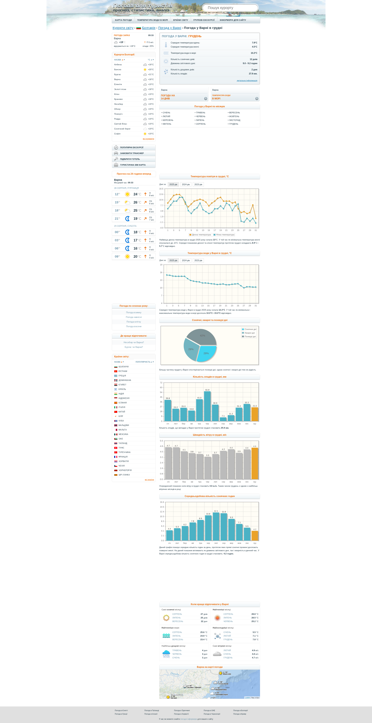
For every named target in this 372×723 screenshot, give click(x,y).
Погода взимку (133, 312)
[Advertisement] (233, 150)
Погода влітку (134, 321)
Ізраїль (122, 389)
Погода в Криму (239, 714)
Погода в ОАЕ (209, 710)
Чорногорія (125, 470)
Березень (168, 120)
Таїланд (123, 443)
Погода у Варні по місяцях (209, 106)
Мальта (123, 430)
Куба (121, 421)
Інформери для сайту (233, 20)
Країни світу (180, 20)
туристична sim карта (133, 165)
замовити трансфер (132, 153)
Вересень (234, 112)
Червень (200, 116)
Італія (122, 407)
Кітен (116, 94)
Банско (117, 69)
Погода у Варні (169, 28)
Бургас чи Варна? (134, 347)
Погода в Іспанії (150, 714)
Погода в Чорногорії (212, 714)
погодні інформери (188, 719)
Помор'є (118, 114)
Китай (122, 412)
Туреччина (124, 452)
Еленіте (118, 84)
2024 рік (186, 184)
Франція (123, 457)
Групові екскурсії (204, 20)
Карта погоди (123, 20)
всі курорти (148, 138)
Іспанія (123, 403)
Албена (118, 64)
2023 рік (198, 184)
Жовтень (234, 116)
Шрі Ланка (124, 475)
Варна (117, 79)
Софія (117, 133)
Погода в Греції (121, 714)
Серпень (201, 124)
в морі (221, 97)
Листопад (234, 120)
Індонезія (124, 398)
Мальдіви (124, 425)
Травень (200, 112)
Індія (121, 394)
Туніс (121, 448)
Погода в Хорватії (181, 714)
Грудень (233, 124)
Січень (166, 112)
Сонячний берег (122, 129)
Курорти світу (123, 28)
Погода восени (133, 326)
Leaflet (247, 697)
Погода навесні (134, 317)
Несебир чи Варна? (134, 342)
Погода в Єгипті (121, 710)
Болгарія (148, 28)
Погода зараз (122, 35)
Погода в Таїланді (151, 710)
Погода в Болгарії (240, 710)
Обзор (117, 109)
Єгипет (122, 385)
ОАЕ (121, 439)
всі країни (149, 479)
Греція (122, 376)
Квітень (167, 124)
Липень (200, 120)
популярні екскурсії (131, 147)
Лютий (166, 116)
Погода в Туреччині (182, 710)
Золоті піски (120, 89)
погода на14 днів (168, 97)
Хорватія (124, 461)
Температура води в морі (152, 20)
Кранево (118, 99)
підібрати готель (130, 159)
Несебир (118, 104)
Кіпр (121, 416)
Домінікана (125, 380)
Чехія (122, 466)
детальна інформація (247, 80)
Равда (117, 119)
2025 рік (173, 184)
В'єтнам (123, 371)
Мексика (123, 434)
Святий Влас (120, 124)
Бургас (117, 74)
